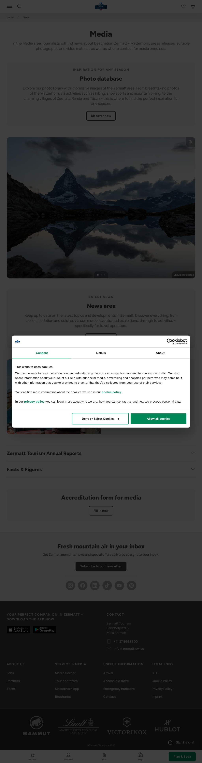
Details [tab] (101, 353)
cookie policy (111, 392)
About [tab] (160, 353)
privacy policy (34, 401)
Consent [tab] (42, 353)
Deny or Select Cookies (98, 418)
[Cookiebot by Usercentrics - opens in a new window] (169, 341)
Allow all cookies (158, 418)
